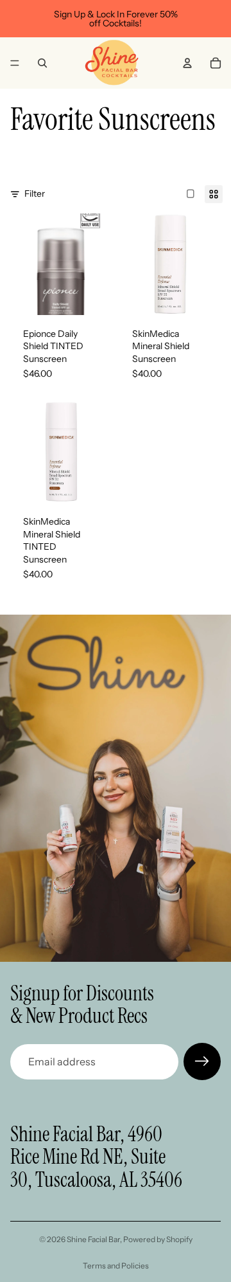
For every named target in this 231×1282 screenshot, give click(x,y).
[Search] (42, 63)
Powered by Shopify (158, 1239)
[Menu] (15, 63)
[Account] (187, 63)
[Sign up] (202, 1061)
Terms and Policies (116, 1265)
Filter (34, 193)
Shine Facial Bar (93, 1239)
